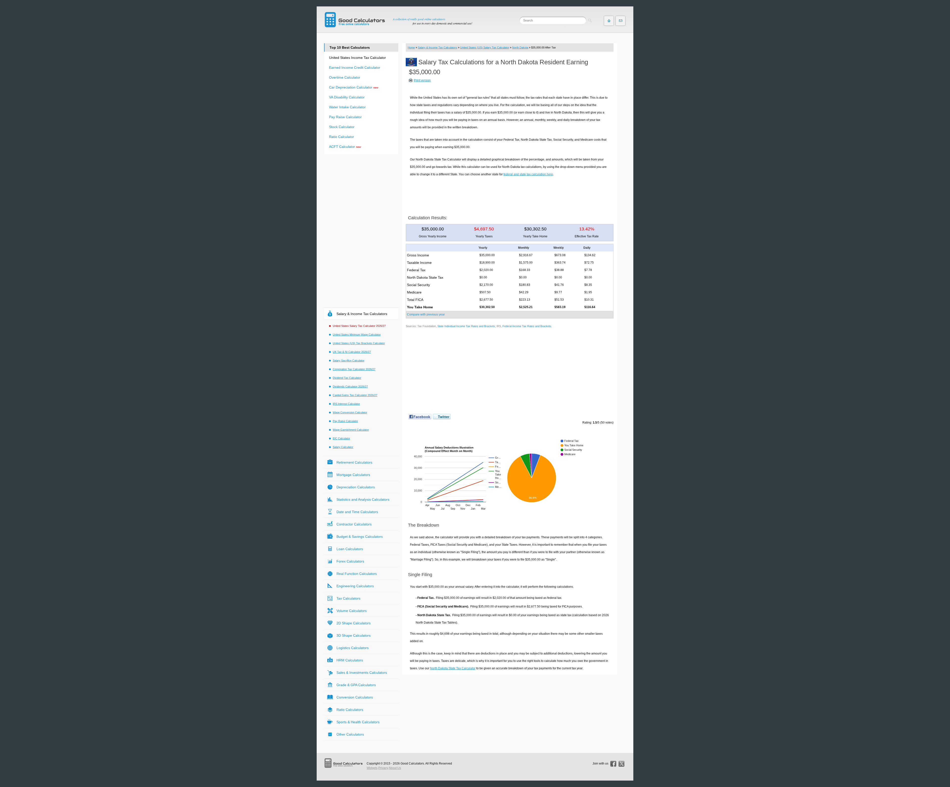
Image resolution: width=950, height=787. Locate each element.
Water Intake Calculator (347, 107)
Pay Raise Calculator (345, 117)
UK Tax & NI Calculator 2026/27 (352, 351)
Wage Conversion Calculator (350, 412)
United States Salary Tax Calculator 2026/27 (359, 325)
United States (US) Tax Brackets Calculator (359, 343)
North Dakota (520, 47)
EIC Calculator (341, 438)
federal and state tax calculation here (528, 174)
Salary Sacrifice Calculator (348, 360)
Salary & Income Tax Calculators (437, 47)
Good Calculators (412, 763)
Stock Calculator (342, 127)
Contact (620, 20)
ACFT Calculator (342, 147)
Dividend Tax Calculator (347, 377)
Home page (608, 20)
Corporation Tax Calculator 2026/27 (354, 369)
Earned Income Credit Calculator (354, 67)
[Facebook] (613, 764)
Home (411, 47)
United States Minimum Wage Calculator (357, 334)
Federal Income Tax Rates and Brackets (526, 326)
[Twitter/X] (621, 764)
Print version (422, 80)
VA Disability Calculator (347, 97)
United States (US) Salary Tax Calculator (484, 47)
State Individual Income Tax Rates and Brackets (466, 326)
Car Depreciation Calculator (350, 87)
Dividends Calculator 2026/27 (350, 386)
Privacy (383, 768)
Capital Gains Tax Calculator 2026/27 (355, 395)
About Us (395, 768)
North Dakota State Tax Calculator (452, 668)
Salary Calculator (343, 447)
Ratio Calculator (341, 137)
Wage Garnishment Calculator (351, 429)
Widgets (372, 768)
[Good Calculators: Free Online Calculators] (354, 19)
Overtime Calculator (344, 77)
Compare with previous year (426, 314)
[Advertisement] (510, 194)
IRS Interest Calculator (346, 403)
